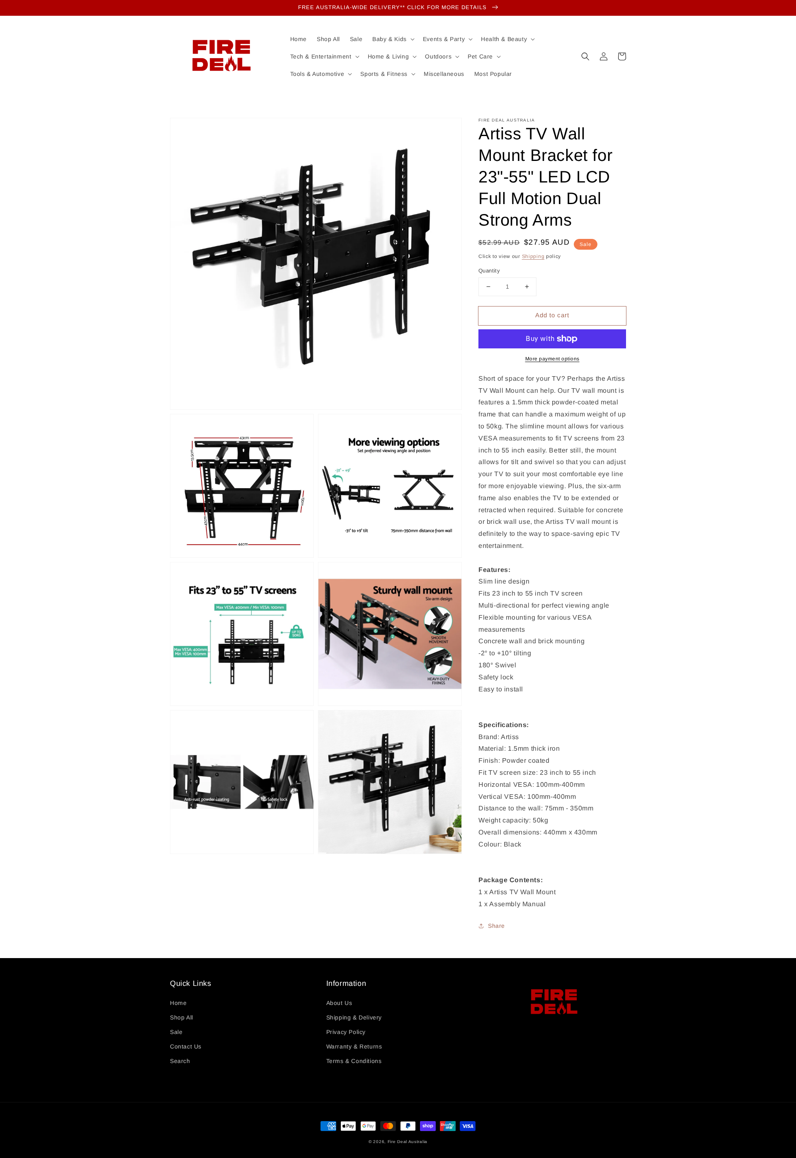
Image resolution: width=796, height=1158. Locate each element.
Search (180, 1061)
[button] (585, 56)
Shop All (181, 1017)
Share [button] (496, 925)
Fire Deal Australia (407, 1141)
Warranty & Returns (354, 1046)
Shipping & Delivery (354, 1017)
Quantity (489, 271)
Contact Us (185, 1046)
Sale (176, 1032)
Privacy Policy (346, 1032)
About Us (339, 1003)
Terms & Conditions (354, 1061)
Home (178, 1003)
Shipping (533, 256)
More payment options (552, 359)
